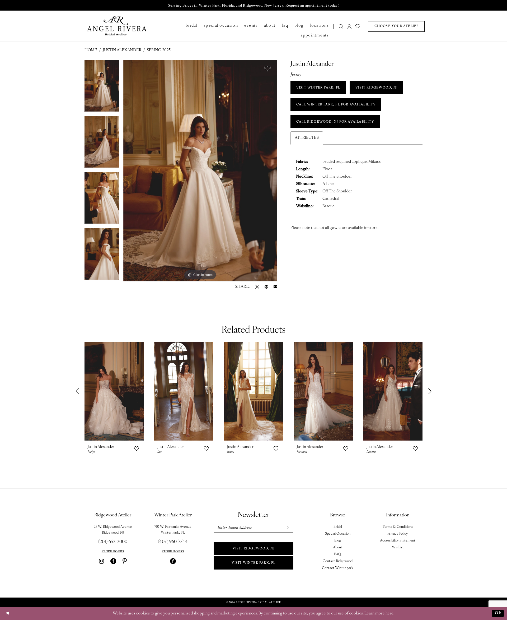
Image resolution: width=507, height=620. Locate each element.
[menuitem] (339, 26)
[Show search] (341, 26)
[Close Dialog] (8, 613)
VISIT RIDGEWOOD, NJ (376, 87)
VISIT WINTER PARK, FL (318, 87)
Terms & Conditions (398, 527)
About (337, 547)
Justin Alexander (122, 50)
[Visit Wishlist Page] (358, 26)
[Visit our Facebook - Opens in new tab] (113, 561)
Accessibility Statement (397, 540)
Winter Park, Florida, (217, 5)
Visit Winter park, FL (253, 563)
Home (90, 50)
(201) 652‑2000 (112, 542)
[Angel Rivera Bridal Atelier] (117, 25)
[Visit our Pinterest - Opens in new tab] (125, 561)
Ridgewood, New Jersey (263, 5)
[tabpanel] (101, 88)
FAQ (337, 554)
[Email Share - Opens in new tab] (275, 287)
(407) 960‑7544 (173, 542)
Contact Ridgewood (338, 561)
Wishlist (398, 547)
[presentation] (114, 391)
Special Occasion (337, 533)
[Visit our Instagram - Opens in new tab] (101, 561)
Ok (498, 613)
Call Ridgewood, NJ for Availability (335, 121)
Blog (337, 540)
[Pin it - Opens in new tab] (266, 287)
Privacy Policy (397, 533)
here (389, 614)
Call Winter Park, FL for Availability (336, 104)
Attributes (307, 138)
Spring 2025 (159, 50)
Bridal (338, 527)
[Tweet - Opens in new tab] (257, 287)
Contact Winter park (337, 568)
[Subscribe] (287, 528)
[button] (349, 26)
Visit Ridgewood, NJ (254, 548)
